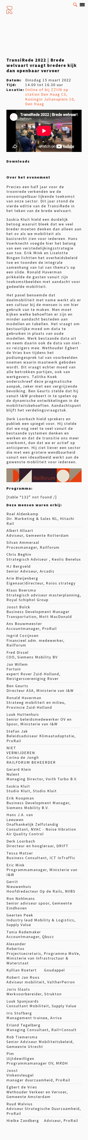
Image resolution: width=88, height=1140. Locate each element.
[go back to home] (9, 10)
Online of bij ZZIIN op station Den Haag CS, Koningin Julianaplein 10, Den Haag (50, 97)
